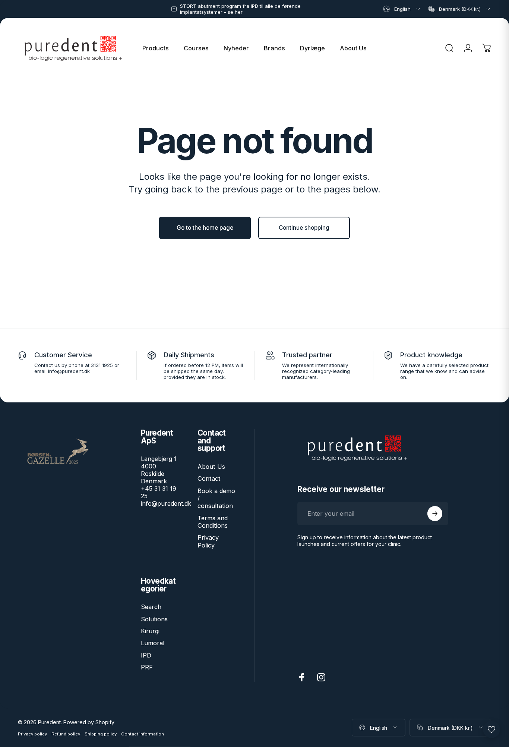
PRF (147, 667)
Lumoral (152, 643)
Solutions (154, 619)
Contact (209, 478)
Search (151, 607)
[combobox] (402, 9)
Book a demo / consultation (216, 498)
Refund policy (65, 733)
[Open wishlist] (491, 729)
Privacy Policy (208, 541)
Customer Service (63, 355)
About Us (211, 466)
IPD (146, 655)
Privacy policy (32, 733)
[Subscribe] (434, 513)
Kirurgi (150, 631)
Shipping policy (101, 733)
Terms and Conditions (212, 521)
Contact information (142, 733)
